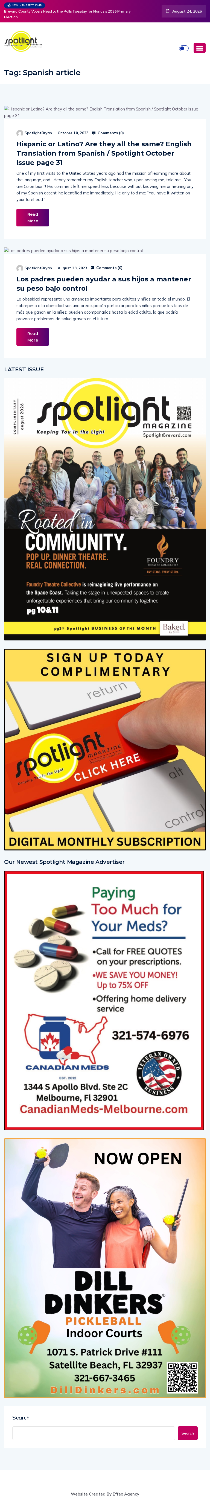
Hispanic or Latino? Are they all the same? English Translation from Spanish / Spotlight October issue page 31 (104, 143)
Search (21, 1407)
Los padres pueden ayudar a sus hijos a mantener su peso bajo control (103, 273)
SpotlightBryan (38, 123)
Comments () (110, 123)
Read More (32, 208)
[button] (200, 38)
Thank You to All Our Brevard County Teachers (86, 6)
